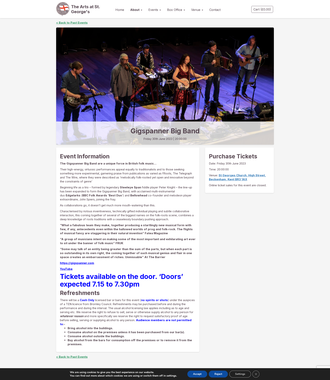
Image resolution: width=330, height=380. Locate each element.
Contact (215, 10)
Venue (196, 10)
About (135, 10)
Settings (240, 374)
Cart (262, 9)
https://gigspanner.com (77, 263)
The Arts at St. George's (85, 9)
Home (119, 10)
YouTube (66, 269)
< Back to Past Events (72, 22)
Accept (197, 374)
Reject (218, 374)
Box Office (175, 10)
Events (153, 10)
